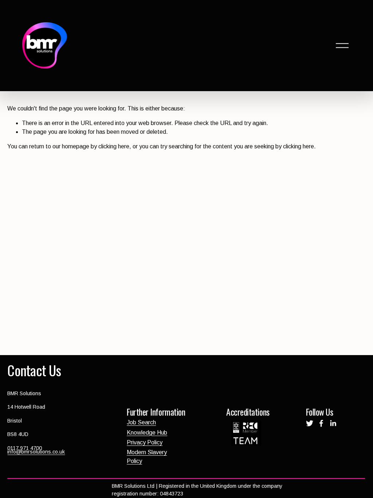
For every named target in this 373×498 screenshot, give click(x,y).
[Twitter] (309, 423)
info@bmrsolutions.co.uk (36, 452)
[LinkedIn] (333, 423)
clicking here (113, 146)
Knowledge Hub (147, 432)
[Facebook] (321, 423)
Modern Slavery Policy (147, 456)
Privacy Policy (144, 442)
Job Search (141, 422)
